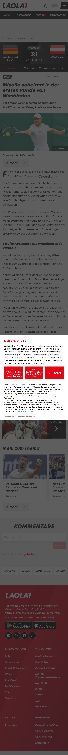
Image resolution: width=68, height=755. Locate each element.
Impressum (9, 417)
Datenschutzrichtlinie (26, 417)
